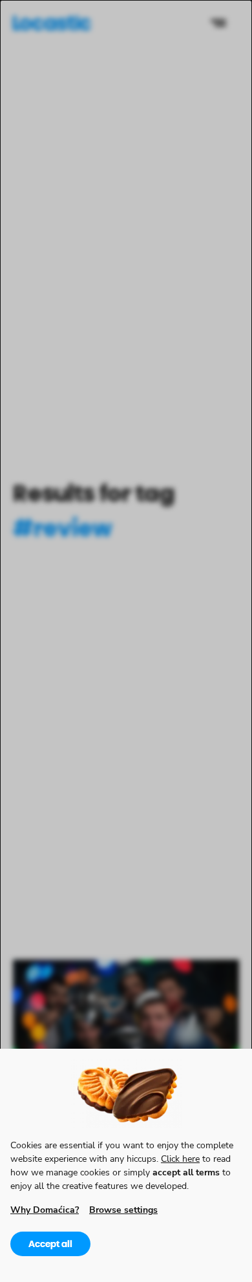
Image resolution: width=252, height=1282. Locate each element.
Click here (180, 1158)
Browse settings (123, 1209)
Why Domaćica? (44, 1209)
